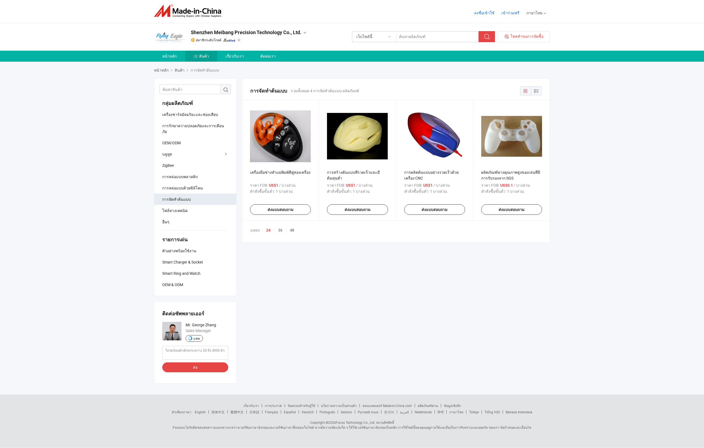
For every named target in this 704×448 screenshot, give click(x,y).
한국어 (389, 412)
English (200, 412)
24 (268, 230)
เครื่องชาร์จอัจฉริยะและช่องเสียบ (190, 114)
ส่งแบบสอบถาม (280, 209)
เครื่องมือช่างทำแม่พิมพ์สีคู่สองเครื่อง (280, 172)
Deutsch (308, 412)
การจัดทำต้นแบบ (176, 199)
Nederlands (423, 412)
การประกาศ (273, 405)
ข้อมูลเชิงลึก (452, 405)
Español (290, 412)
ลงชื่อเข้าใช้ (484, 12)
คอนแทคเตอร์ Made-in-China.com (387, 405)
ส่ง (195, 367)
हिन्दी (441, 412)
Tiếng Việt (492, 412)
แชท (196, 338)
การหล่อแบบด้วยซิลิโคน (182, 188)
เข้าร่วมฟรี (510, 12)
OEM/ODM (171, 142)
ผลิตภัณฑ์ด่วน (428, 405)
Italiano (346, 412)
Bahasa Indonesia (519, 412)
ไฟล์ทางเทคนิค (175, 210)
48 (292, 230)
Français (271, 412)
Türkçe (474, 412)
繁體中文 (237, 412)
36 (280, 230)
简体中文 (218, 412)
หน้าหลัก (169, 56)
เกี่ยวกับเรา (235, 56)
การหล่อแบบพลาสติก (180, 176)
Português (327, 412)
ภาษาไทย (456, 412)
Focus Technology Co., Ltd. (355, 422)
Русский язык (368, 412)
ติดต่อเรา (268, 56)
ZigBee (168, 165)
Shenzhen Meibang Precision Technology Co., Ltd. (246, 32)
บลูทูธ (167, 154)
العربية (404, 412)
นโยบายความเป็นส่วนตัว (339, 405)
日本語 (254, 412)
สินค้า (204, 56)
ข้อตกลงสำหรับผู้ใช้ (301, 405)
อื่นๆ (165, 221)
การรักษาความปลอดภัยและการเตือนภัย (193, 128)
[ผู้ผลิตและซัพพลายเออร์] (189, 10)
